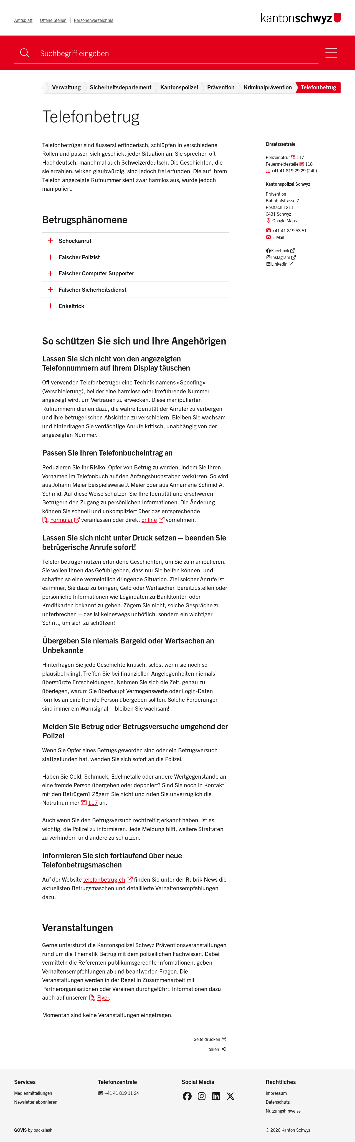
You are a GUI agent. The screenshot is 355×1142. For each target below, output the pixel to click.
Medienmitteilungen (33, 1093)
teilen (214, 1049)
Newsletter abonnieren (35, 1102)
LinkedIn (279, 263)
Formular (61, 519)
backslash (43, 1130)
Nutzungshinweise (283, 1110)
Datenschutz (278, 1102)
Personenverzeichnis (93, 20)
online (149, 519)
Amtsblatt (23, 20)
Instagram (280, 257)
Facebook (280, 250)
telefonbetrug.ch (104, 879)
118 (309, 164)
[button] (135, 240)
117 (93, 802)
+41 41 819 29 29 (288, 170)
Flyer (103, 997)
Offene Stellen (53, 20)
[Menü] (331, 53)
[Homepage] (301, 17)
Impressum (276, 1093)
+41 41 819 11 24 (122, 1093)
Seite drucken (207, 1039)
